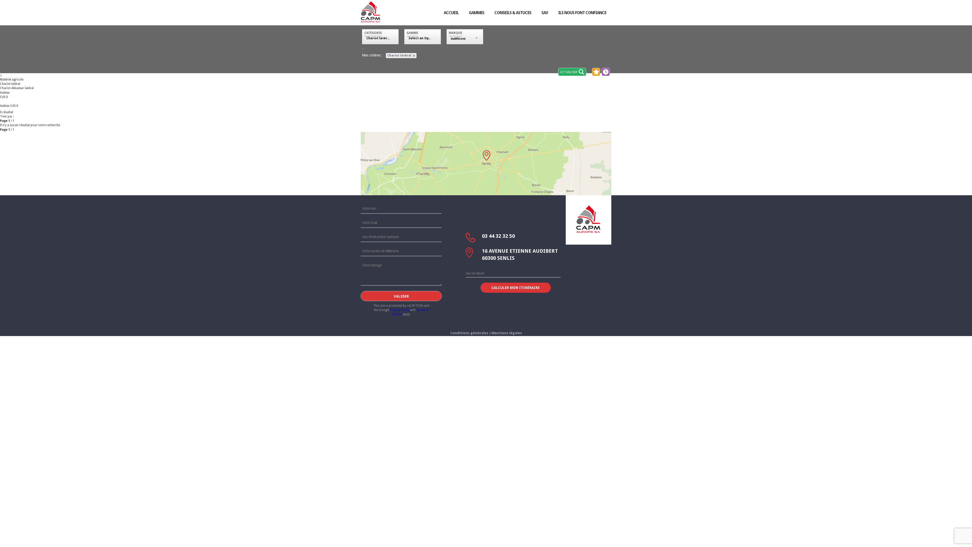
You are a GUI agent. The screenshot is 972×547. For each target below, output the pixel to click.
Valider (401, 296)
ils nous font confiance (582, 12)
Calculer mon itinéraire (515, 288)
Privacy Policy (399, 310)
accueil (451, 12)
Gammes (476, 12)
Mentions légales (507, 333)
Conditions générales (469, 333)
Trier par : (7, 116)
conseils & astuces (512, 12)
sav (544, 12)
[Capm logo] (588, 219)
